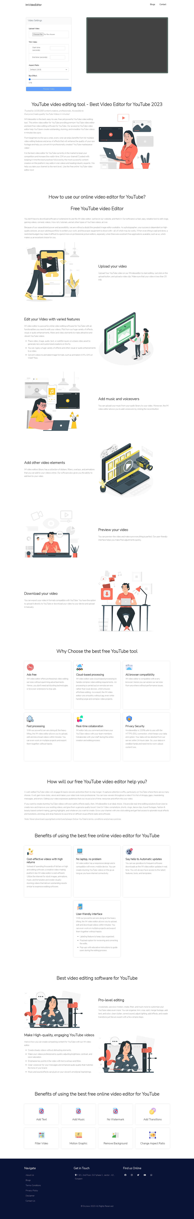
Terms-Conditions (33, 1185)
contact (163, 4)
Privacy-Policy (32, 1190)
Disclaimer (30, 1195)
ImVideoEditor (34, 5)
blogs (152, 4)
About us (30, 1175)
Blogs (28, 1180)
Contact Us (30, 1201)
